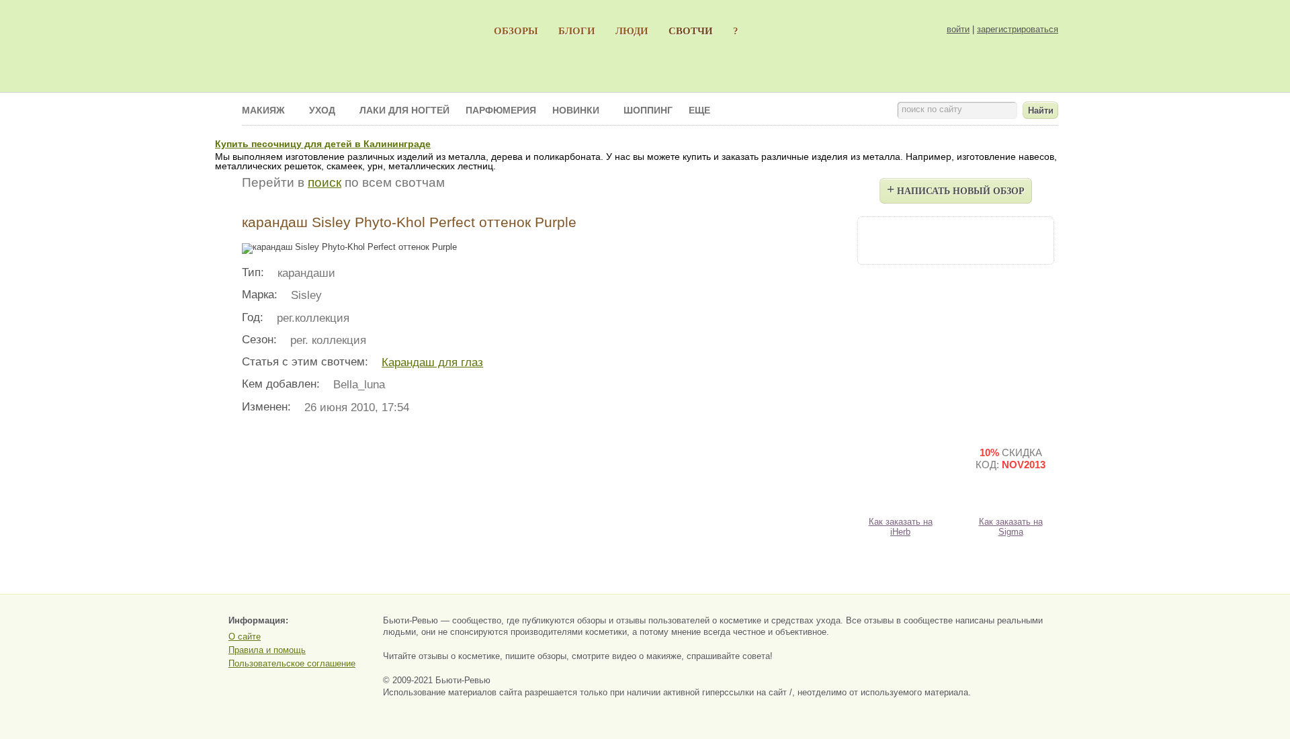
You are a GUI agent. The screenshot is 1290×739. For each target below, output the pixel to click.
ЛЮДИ (631, 30)
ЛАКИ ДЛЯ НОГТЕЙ (404, 110)
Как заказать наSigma (1011, 527)
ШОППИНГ (648, 110)
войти (958, 29)
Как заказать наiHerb (901, 527)
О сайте (244, 637)
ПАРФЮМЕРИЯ (501, 110)
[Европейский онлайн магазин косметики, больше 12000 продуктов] (1010, 352)
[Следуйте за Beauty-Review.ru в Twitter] (991, 239)
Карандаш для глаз (432, 362)
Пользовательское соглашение (291, 663)
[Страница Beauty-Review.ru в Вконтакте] (955, 239)
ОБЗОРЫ (516, 30)
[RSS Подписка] (1028, 239)
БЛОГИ (576, 30)
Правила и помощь (267, 650)
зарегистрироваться (1017, 29)
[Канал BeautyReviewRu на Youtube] (882, 239)
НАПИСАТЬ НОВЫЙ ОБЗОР (956, 188)
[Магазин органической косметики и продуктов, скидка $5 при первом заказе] (900, 470)
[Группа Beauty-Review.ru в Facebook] (919, 239)
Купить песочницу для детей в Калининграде (323, 143)
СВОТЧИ (691, 30)
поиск (324, 182)
